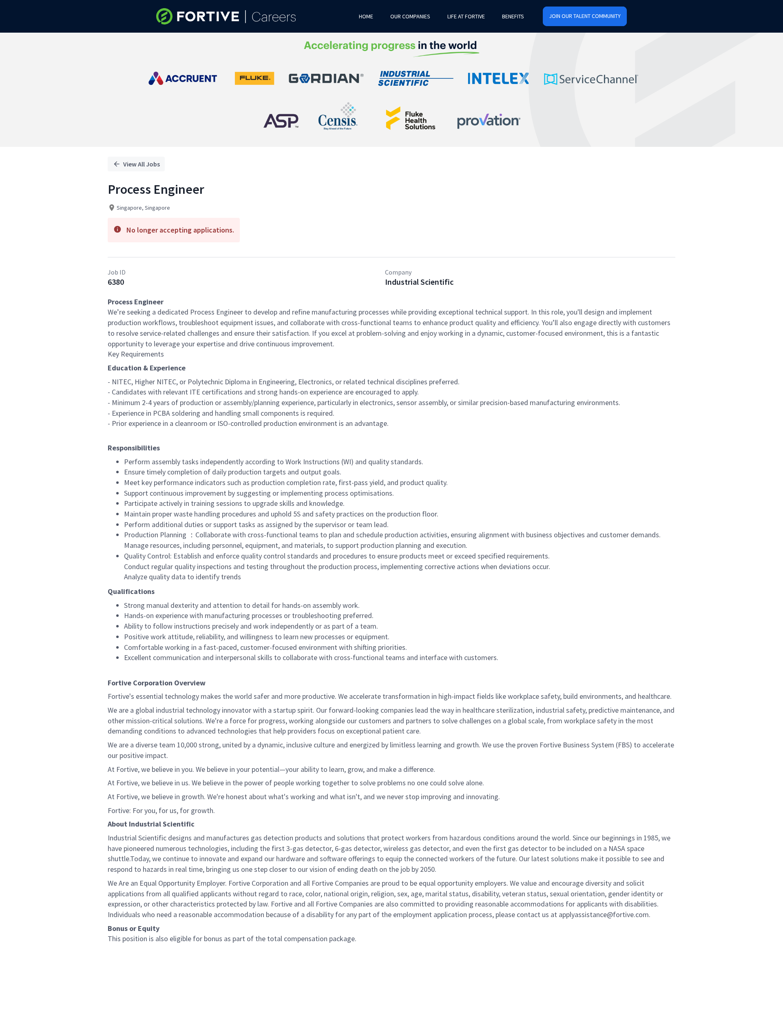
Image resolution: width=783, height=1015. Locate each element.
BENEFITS (513, 16)
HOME (366, 16)
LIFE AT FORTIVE (466, 16)
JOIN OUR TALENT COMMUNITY (585, 16)
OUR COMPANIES (410, 16)
